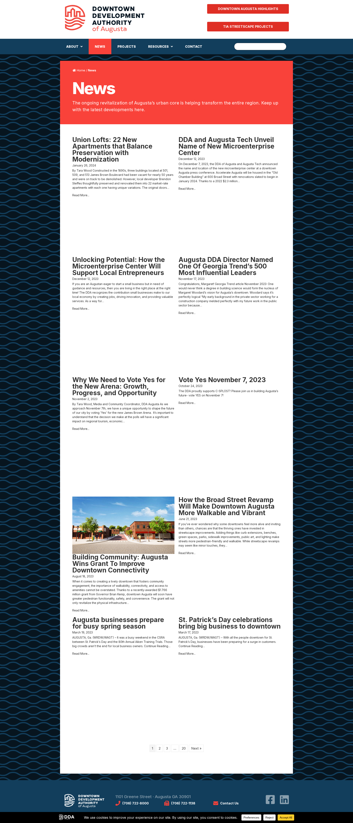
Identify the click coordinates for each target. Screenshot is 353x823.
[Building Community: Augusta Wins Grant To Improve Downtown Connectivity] (123, 525)
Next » (196, 748)
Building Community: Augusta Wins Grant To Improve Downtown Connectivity (120, 563)
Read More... (80, 195)
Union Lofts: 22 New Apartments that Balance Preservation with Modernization (112, 149)
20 (184, 748)
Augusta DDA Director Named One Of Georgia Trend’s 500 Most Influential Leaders (226, 266)
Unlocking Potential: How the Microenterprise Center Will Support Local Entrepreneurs (118, 266)
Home (81, 70)
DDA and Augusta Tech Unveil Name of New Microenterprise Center (226, 146)
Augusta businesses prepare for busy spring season (118, 623)
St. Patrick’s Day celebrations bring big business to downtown (230, 623)
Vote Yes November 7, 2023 (222, 380)
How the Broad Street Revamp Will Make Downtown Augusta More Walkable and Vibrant (227, 506)
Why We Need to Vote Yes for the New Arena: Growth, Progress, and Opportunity (118, 386)
